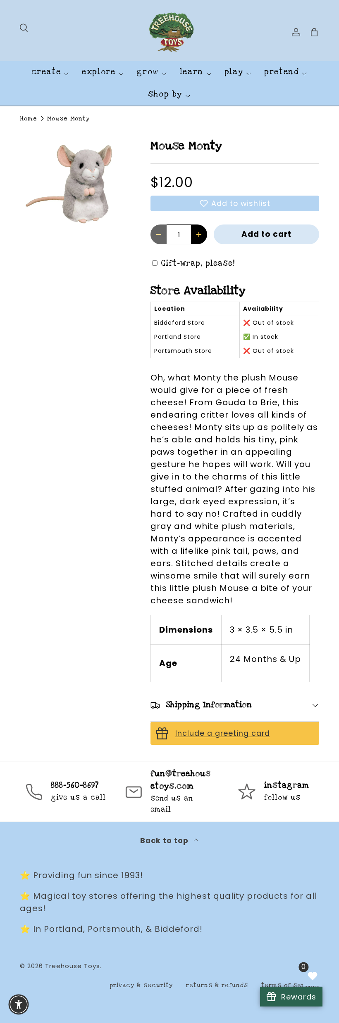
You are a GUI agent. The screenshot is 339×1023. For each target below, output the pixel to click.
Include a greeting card (222, 733)
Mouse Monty (68, 119)
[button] (234, 203)
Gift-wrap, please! (198, 263)
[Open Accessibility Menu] (18, 1004)
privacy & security (141, 985)
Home (28, 119)
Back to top (165, 841)
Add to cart (266, 234)
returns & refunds (217, 985)
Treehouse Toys (72, 966)
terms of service (290, 985)
